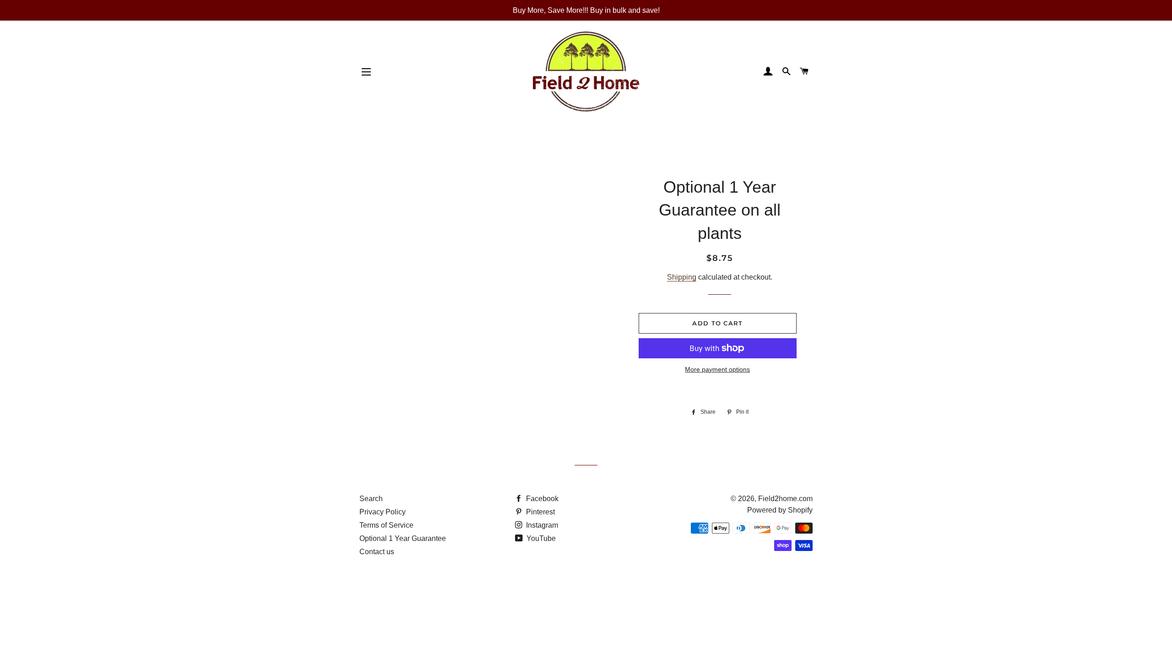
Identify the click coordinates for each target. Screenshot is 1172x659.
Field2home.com (785, 498)
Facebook (541, 498)
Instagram (541, 525)
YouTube (540, 538)
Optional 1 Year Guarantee (402, 538)
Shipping (681, 277)
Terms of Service (386, 525)
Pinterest (539, 512)
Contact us (376, 552)
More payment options (717, 369)
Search (371, 498)
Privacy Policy (382, 512)
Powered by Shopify (780, 510)
